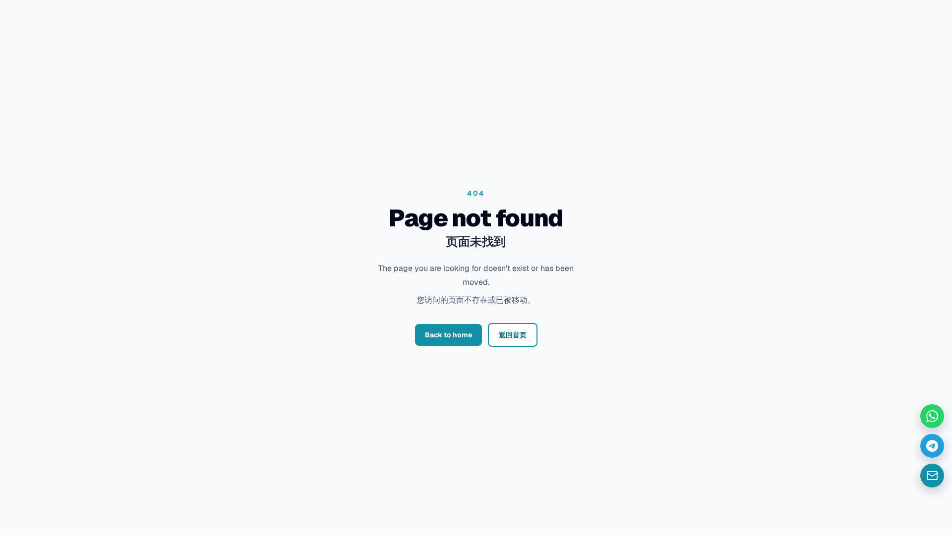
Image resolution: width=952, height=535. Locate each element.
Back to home (448, 334)
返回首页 (513, 334)
